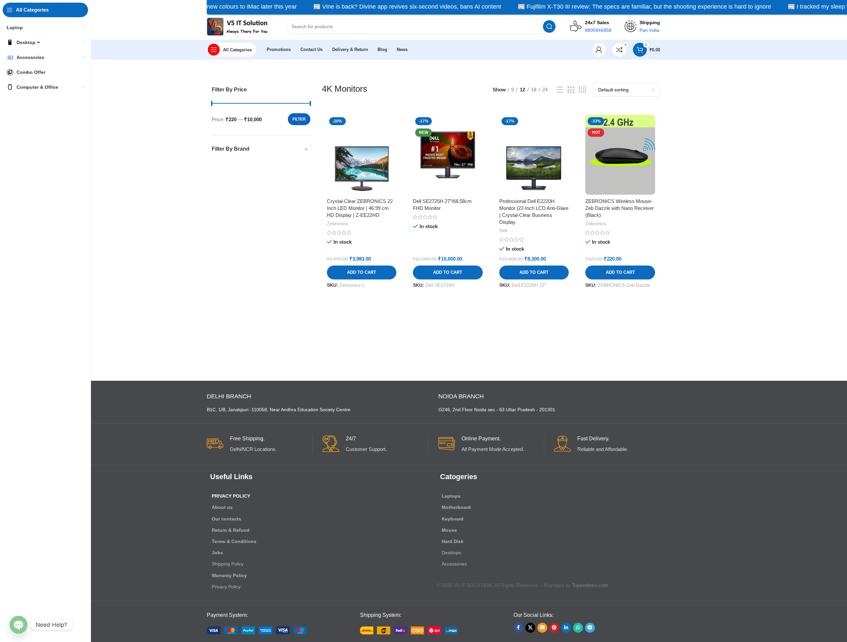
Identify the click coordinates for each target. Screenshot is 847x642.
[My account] (599, 49)
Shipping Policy (228, 564)
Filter (299, 119)
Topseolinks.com (590, 585)
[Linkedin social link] (566, 628)
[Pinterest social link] (554, 628)
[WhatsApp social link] (578, 628)
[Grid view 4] (582, 89)
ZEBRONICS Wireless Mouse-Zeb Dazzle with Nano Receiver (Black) (619, 208)
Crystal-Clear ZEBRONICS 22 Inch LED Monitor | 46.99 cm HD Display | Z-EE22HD (360, 208)
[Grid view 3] (570, 89)
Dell (503, 230)
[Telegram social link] (590, 628)
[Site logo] (240, 26)
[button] (362, 272)
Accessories (454, 564)
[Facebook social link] (518, 628)
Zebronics (337, 223)
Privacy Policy (231, 496)
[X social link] (530, 628)
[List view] (560, 89)
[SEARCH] (549, 26)
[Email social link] (542, 628)
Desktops (451, 552)
